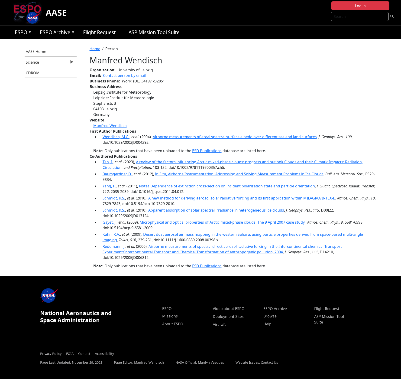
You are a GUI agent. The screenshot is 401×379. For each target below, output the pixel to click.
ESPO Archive (54, 33)
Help (267, 324)
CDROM (33, 72)
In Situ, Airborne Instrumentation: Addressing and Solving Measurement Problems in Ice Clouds (239, 173)
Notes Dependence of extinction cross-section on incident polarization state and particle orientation (227, 186)
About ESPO (172, 324)
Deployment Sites (228, 316)
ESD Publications (207, 150)
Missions (170, 316)
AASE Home (36, 51)
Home (95, 48)
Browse (270, 316)
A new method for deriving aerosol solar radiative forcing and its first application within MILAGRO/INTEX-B (241, 198)
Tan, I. (108, 161)
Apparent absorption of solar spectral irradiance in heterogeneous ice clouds (216, 210)
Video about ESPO (229, 308)
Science (32, 63)
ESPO (20, 33)
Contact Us (269, 362)
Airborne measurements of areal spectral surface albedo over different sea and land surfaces (235, 136)
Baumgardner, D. (117, 173)
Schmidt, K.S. (114, 198)
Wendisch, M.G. (116, 136)
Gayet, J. (109, 222)
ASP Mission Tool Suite (154, 32)
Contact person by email (124, 75)
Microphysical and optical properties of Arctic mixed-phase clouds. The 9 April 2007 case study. (222, 222)
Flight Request (99, 32)
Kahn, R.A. (111, 234)
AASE (56, 12)
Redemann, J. (114, 246)
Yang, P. (109, 186)
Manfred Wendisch (110, 125)
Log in (360, 5)
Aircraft (219, 324)
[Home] (29, 12)
